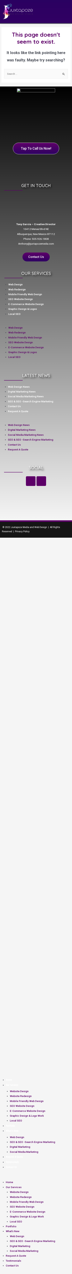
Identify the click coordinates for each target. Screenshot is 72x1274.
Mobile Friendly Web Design (25, 294)
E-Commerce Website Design (26, 304)
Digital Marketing (20, 1146)
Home (9, 1080)
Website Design (19, 1091)
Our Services (12, 1085)
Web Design (15, 284)
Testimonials (12, 1162)
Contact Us (14, 406)
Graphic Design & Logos (22, 308)
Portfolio (10, 1125)
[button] (33, 322)
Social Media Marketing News (26, 396)
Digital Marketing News (22, 391)
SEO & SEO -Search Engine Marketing (30, 401)
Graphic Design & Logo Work (27, 1115)
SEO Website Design (20, 299)
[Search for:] (36, 73)
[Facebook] (31, 481)
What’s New (12, 1130)
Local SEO (14, 313)
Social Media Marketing (24, 1151)
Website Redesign (21, 1096)
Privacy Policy (22, 531)
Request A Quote (18, 411)
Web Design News (19, 386)
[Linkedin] (41, 481)
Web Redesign (17, 289)
